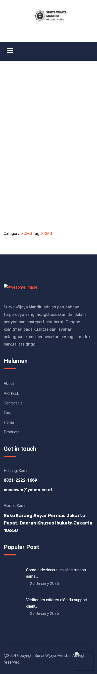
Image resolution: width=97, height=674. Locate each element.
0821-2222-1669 (20, 480)
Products (12, 432)
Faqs (8, 413)
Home (9, 422)
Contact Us (13, 403)
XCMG (26, 234)
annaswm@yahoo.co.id (28, 490)
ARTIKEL (11, 394)
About (9, 384)
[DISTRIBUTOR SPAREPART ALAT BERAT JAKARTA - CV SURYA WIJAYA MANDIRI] (51, 16)
